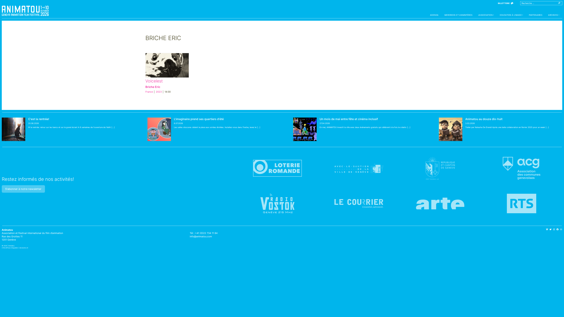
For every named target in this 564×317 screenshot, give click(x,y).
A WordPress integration (10, 248)
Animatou (25, 11)
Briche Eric (152, 87)
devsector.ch (24, 248)
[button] (486, 15)
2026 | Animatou (9, 246)
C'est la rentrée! (38, 119)
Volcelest (154, 81)
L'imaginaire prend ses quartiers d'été (199, 119)
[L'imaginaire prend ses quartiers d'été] (159, 129)
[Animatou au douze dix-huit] (450, 129)
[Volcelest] (167, 65)
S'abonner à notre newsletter (23, 188)
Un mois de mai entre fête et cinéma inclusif (349, 119)
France (149, 91)
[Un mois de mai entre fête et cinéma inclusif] (305, 129)
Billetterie (504, 3)
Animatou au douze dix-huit (483, 119)
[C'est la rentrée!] (13, 129)
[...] (113, 127)
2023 (159, 91)
